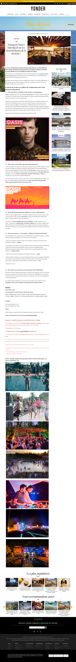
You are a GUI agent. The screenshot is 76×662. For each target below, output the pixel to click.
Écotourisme (23, 14)
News (9, 643)
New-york (48, 648)
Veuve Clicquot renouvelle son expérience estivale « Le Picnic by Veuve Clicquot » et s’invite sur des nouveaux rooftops (51, 590)
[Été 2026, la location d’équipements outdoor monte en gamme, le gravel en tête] (25, 609)
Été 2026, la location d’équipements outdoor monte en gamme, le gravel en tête (25, 612)
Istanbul (47, 647)
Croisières (30, 14)
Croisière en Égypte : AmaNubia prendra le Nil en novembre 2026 (61, 150)
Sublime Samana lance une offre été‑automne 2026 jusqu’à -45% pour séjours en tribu (12, 612)
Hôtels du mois (18, 645)
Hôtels (16, 14)
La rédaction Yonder (34, 33)
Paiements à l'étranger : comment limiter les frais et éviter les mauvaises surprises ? (61, 108)
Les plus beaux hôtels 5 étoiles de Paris (61, 88)
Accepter (66, 655)
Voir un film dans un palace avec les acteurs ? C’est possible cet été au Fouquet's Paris (38, 589)
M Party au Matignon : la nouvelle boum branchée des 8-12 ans (38, 612)
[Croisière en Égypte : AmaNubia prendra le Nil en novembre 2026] (61, 147)
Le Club (67, 14)
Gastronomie (37, 14)
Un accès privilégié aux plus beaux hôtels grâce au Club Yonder (38, 1)
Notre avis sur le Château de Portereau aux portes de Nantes (61, 169)
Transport (10, 646)
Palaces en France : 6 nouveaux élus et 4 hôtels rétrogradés (11, 589)
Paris (47, 645)
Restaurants (38, 646)
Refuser (50, 655)
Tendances (17, 648)
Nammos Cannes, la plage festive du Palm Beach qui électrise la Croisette (51, 612)
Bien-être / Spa (45, 14)
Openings (17, 646)
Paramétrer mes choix (58, 655)
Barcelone (48, 646)
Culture (9, 648)
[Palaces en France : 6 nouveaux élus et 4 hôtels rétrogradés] (12, 586)
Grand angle (29, 646)
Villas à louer (54, 14)
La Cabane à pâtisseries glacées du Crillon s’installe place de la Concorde (25, 589)
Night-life (57, 648)
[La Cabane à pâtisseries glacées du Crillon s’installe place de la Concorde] (25, 586)
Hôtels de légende (19, 647)
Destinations (10, 14)
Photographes (66, 646)
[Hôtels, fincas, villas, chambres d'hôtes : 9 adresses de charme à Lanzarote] (61, 126)
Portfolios (65, 645)
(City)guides (49, 643)
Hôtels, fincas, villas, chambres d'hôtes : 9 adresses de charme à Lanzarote (61, 129)
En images (65, 643)
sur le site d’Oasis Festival (30, 315)
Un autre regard (29, 647)
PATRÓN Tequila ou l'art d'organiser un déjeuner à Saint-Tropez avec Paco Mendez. (64, 589)
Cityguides (61, 14)
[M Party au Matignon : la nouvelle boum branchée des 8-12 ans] (38, 609)
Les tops (57, 643)
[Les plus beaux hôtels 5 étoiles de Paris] (61, 85)
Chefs (37, 645)
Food (9, 647)
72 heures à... (28, 645)
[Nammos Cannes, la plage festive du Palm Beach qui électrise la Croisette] (51, 609)
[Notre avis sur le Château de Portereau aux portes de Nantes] (61, 167)
